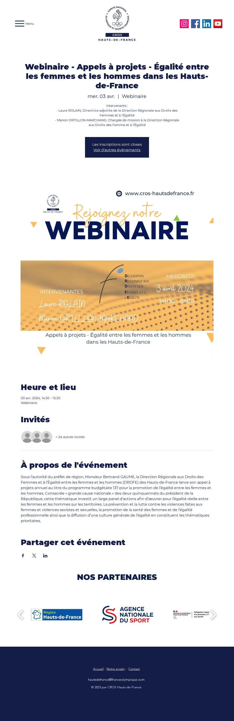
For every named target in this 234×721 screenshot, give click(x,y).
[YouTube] (217, 23)
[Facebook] (195, 23)
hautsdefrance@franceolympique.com (116, 679)
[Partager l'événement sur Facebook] (23, 555)
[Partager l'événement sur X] (34, 555)
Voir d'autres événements (117, 150)
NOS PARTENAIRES (117, 577)
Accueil (98, 669)
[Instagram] (184, 23)
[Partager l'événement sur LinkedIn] (45, 555)
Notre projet (115, 669)
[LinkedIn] (206, 23)
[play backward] (21, 614)
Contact (134, 669)
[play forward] (213, 614)
